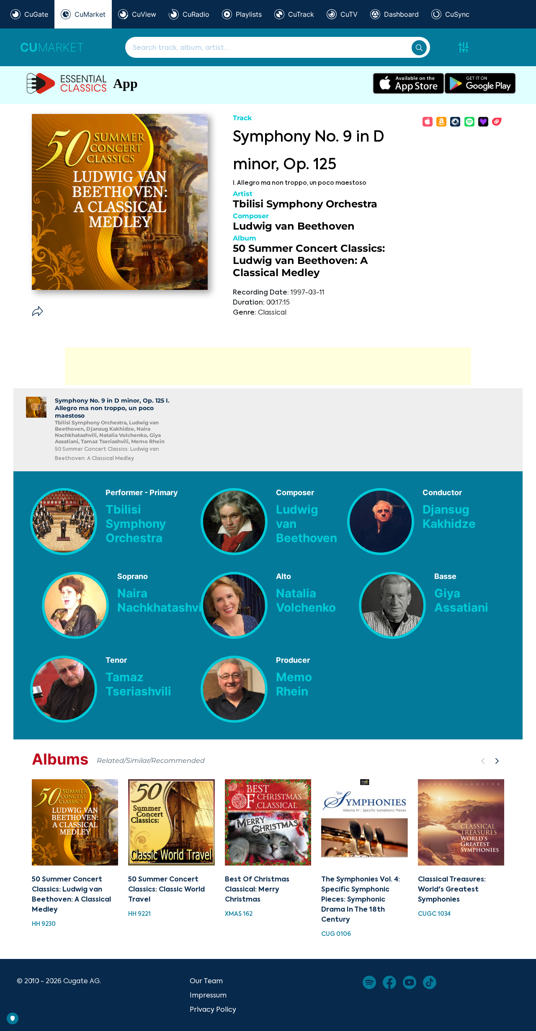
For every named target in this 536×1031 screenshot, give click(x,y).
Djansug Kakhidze (449, 516)
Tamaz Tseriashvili (138, 684)
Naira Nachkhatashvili (163, 600)
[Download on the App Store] (408, 83)
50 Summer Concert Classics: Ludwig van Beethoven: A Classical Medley (309, 260)
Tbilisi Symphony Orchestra (305, 204)
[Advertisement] (268, 366)
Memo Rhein (294, 684)
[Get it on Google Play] (480, 83)
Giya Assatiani (461, 600)
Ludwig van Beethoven (294, 226)
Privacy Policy (213, 1009)
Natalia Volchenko (306, 600)
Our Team (206, 981)
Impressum (208, 995)
